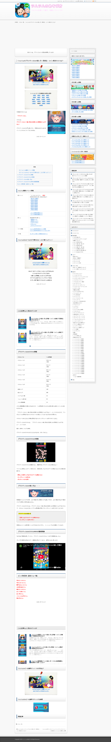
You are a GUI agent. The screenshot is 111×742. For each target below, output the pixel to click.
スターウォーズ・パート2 (79, 317)
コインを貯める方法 (77, 245)
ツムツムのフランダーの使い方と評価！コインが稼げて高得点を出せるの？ (47, 333)
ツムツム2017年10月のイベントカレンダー (40, 230)
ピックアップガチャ (77, 325)
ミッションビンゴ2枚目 (78, 340)
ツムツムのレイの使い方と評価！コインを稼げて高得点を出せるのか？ (47, 319)
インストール (75, 233)
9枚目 (33, 99)
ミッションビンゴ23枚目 (78, 373)
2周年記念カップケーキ (78, 314)
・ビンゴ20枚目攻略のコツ (36, 212)
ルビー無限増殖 (77, 376)
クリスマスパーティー (78, 280)
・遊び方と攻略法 (34, 198)
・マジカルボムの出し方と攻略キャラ (80, 146)
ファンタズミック (77, 293)
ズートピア (75, 308)
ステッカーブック (77, 283)
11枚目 (43, 99)
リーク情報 (75, 329)
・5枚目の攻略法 (34, 206)
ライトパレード (76, 299)
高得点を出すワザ (77, 337)
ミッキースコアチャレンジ (79, 319)
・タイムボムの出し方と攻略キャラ (80, 139)
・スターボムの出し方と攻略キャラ (80, 143)
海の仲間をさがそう (77, 303)
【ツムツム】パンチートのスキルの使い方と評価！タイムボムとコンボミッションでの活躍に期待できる (82, 220)
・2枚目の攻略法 (34, 201)
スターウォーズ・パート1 (79, 316)
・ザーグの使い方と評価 (77, 111)
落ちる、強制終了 (77, 258)
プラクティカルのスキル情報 (25, 174)
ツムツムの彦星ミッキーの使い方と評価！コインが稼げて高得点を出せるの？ (47, 635)
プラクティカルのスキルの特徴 (25, 177)
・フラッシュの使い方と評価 (78, 95)
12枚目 (48, 99)
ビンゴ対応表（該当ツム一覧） (25, 184)
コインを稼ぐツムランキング (79, 269)
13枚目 (34, 101)
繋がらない (75, 256)
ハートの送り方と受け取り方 (79, 250)
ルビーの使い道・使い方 (78, 243)
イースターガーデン (77, 275)
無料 (74, 332)
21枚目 (41, 105)
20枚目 (48, 103)
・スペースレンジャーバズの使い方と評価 (82, 110)
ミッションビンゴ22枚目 (78, 371)
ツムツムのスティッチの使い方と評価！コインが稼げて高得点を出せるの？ (47, 647)
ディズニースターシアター (79, 278)
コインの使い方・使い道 (78, 247)
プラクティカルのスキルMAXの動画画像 (28, 181)
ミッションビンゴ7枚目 (78, 348)
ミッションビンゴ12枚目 (78, 357)
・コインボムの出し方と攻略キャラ (80, 141)
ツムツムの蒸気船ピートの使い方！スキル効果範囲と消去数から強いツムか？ (47, 661)
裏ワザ (74, 375)
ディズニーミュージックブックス (80, 276)
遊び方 (73, 271)
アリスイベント (76, 304)
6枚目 (38, 97)
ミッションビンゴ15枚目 (78, 361)
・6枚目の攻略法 (34, 208)
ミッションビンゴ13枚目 (78, 358)
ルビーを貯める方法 (77, 242)
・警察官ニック (33, 219)
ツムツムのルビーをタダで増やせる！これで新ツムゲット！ (35, 172)
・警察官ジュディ (34, 221)
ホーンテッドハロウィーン (79, 285)
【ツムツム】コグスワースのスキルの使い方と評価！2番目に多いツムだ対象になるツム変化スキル (82, 197)
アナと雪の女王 (76, 294)
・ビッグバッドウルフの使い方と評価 (80, 129)
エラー (73, 254)
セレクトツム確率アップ (78, 327)
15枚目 (43, 101)
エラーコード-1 (76, 259)
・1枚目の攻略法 (34, 200)
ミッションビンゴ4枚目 (78, 344)
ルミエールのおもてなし (78, 291)
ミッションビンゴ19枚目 (78, 366)
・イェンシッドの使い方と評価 (79, 126)
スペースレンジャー (77, 273)
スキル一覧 (19, 724)
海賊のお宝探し (76, 289)
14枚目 (39, 101)
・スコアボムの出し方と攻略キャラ (80, 145)
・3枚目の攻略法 (34, 203)
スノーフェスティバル (78, 298)
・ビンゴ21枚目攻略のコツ (36, 214)
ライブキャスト (76, 330)
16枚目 (48, 101)
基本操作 (75, 334)
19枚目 (43, 103)
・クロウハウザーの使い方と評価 (79, 93)
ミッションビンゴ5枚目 (78, 345)
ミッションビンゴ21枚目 (78, 370)
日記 (73, 379)
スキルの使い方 (76, 237)
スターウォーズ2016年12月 (79, 301)
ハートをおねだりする (78, 252)
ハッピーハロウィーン (78, 321)
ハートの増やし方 (77, 335)
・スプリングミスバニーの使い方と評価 (81, 97)
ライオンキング (76, 311)
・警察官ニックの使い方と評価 (79, 90)
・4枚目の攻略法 (34, 205)
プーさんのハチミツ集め (78, 281)
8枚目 (47, 97)
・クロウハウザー (34, 222)
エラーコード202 (77, 263)
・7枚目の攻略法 (34, 209)
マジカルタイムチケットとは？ (80, 239)
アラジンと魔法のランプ (78, 324)
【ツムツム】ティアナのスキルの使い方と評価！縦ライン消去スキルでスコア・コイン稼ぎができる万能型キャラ (82, 185)
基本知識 (74, 235)
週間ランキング (76, 240)
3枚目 (43, 95)
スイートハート (76, 296)
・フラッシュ (33, 224)
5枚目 (34, 97)
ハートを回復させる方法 (78, 248)
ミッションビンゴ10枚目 (78, 353)
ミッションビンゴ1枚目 (78, 339)
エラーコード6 (76, 261)
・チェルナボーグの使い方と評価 (79, 124)
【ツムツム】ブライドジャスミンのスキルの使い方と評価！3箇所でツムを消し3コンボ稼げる (83, 180)
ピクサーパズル (76, 288)
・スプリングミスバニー (36, 225)
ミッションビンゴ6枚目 (78, 347)
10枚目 (38, 99)
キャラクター (75, 230)
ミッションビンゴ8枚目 (78, 350)
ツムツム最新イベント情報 (27, 170)
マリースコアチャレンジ (78, 312)
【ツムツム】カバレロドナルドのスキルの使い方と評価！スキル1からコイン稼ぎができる (82, 210)
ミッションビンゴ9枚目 (78, 352)
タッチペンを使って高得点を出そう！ (39, 233)
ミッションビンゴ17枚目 (78, 365)
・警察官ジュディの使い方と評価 (79, 92)
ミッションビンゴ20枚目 (78, 368)
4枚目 (47, 95)
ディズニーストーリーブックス (80, 286)
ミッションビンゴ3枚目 (78, 342)
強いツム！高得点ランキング (79, 267)
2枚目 (38, 95)
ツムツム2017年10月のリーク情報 (38, 229)
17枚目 (34, 103)
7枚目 (43, 97)
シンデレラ (75, 306)
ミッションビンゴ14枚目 (78, 360)
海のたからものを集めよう (79, 322)
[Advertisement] (55, 35)
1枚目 (34, 95)
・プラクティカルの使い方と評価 (79, 128)
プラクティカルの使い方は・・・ (26, 179)
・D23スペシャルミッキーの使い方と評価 (81, 131)
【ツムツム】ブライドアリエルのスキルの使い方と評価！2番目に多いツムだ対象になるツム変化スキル (82, 191)
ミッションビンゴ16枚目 (78, 363)
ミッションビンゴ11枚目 (78, 355)
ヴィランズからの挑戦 (78, 309)
